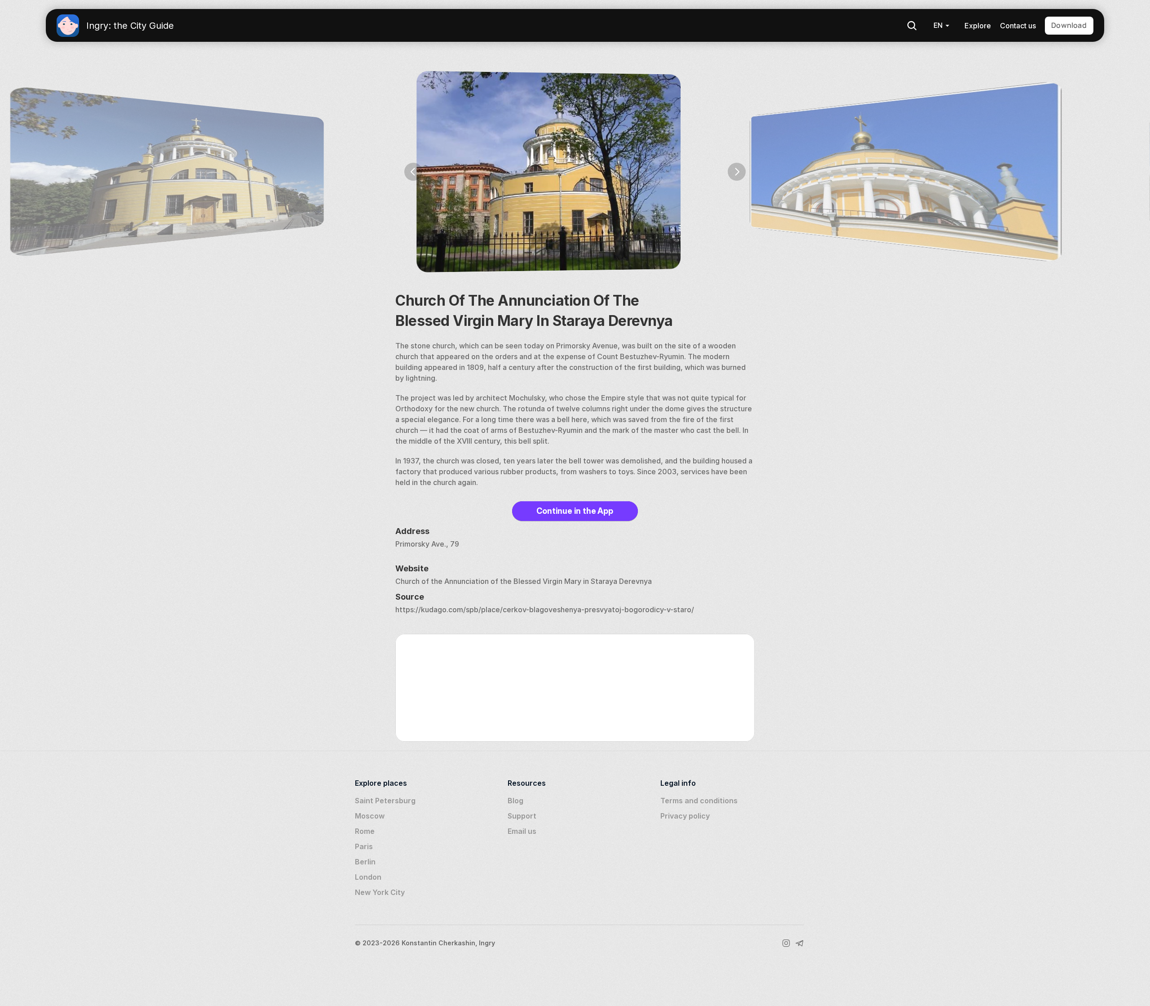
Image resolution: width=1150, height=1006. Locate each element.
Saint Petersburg (385, 800)
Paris (364, 846)
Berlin (365, 861)
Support (522, 815)
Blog (515, 800)
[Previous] (413, 172)
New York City (380, 892)
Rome (365, 831)
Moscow (370, 815)
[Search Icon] (912, 26)
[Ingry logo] (68, 25)
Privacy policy (685, 815)
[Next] (737, 172)
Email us (522, 831)
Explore (977, 25)
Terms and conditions (699, 800)
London (368, 876)
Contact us (1018, 25)
